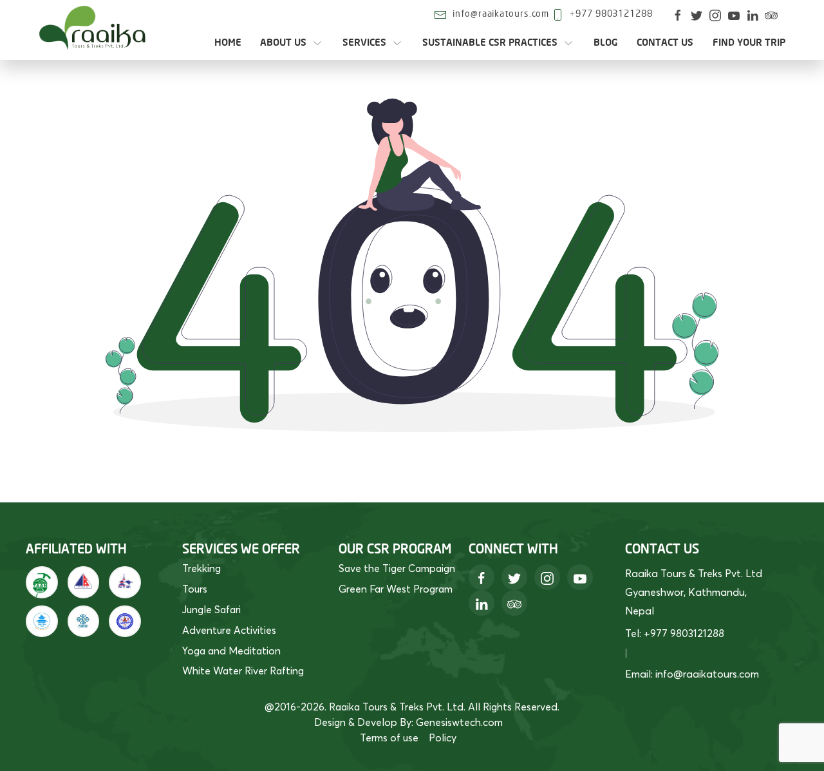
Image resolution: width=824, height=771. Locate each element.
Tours (194, 588)
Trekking (201, 568)
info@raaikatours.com (501, 14)
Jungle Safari (211, 609)
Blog (606, 43)
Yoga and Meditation (231, 650)
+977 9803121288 (611, 14)
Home (227, 43)
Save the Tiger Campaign (397, 568)
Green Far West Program (396, 588)
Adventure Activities (229, 629)
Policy (442, 737)
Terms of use (389, 737)
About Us (283, 43)
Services (364, 43)
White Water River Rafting (243, 670)
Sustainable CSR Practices (489, 43)
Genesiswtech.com (459, 722)
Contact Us (665, 43)
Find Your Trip (749, 43)
